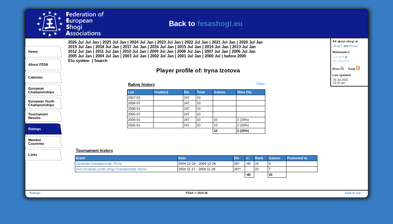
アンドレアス (341, 61)
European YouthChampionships (41, 103)
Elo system (78, 60)
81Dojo (353, 46)
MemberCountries (36, 141)
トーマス (338, 57)
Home (33, 51)
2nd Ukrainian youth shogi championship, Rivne (111, 169)
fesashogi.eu (220, 23)
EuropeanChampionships (41, 90)
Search (100, 60)
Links (32, 154)
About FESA (38, 64)
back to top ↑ (354, 193)
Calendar (35, 77)
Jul (81, 42)
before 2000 (235, 56)
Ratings (34, 129)
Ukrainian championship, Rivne (99, 163)
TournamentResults (38, 116)
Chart (260, 84)
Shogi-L (338, 46)
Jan (95, 42)
